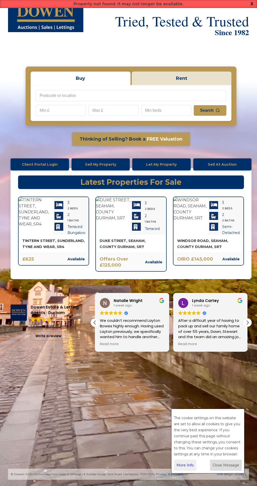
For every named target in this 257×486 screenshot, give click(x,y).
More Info (185, 465)
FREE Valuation (131, 139)
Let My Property (161, 164)
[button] (247, 322)
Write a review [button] (48, 335)
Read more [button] (109, 344)
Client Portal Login (40, 164)
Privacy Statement (169, 474)
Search (207, 110)
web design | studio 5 (231, 474)
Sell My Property (100, 164)
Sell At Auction (222, 164)
